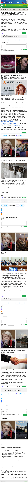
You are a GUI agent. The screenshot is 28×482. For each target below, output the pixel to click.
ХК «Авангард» (19, 9)
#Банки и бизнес (9, 15)
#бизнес (2, 353)
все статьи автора (5, 218)
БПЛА (14, 9)
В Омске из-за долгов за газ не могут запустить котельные (10, 36)
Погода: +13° (20, 5)
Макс (18, 135)
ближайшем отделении (16, 123)
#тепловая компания (3, 15)
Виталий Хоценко (3, 185)
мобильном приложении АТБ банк (6, 123)
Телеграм (22, 135)
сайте (24, 122)
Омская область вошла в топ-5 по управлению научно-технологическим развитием (14, 299)
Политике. (5, 481)
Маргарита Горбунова (6, 405)
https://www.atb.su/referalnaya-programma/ (7, 121)
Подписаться (24, 32)
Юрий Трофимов (16, 287)
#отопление (2, 162)
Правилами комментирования (11, 50)
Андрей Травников (23, 460)
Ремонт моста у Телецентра (4, 9)
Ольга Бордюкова (5, 217)
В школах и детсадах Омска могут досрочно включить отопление (11, 390)
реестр (14, 103)
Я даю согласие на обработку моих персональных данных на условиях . (10, 49)
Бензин (11, 9)
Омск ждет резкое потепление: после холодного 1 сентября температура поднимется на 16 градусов (14, 201)
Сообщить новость (5, 135)
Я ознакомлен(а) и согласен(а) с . (8, 50)
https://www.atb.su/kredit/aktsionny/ (18, 125)
